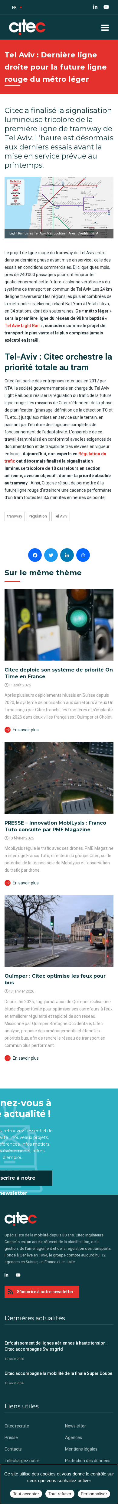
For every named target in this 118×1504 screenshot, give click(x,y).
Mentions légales (81, 1449)
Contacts (13, 1449)
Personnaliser (94, 1493)
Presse (11, 1437)
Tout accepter (26, 1493)
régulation (38, 516)
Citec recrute (17, 1426)
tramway (14, 516)
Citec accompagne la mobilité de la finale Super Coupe (58, 1373)
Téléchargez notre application (22, 1463)
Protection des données (87, 1460)
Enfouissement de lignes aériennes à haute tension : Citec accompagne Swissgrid (56, 1346)
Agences (73, 1437)
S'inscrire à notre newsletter (45, 1291)
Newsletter (75, 1426)
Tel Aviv (60, 516)
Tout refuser (59, 1493)
